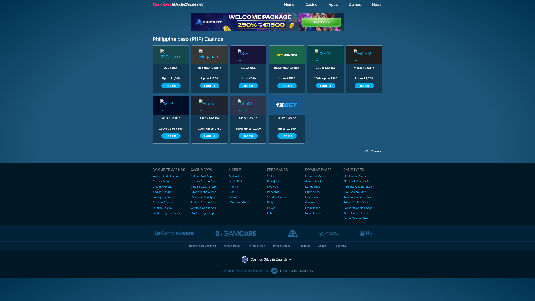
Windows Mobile (239, 202)
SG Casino (248, 67)
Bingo (271, 202)
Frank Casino (209, 118)
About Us (304, 245)
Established (312, 207)
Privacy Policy (281, 245)
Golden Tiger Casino (166, 213)
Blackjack (273, 181)
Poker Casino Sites (355, 202)
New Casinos (313, 213)
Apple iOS (235, 181)
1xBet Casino (286, 118)
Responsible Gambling (202, 245)
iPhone (233, 186)
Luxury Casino (162, 197)
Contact (322, 245)
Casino (311, 5)
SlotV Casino (248, 118)
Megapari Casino (209, 67)
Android (234, 176)
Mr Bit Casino (171, 118)
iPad (232, 192)
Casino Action (162, 181)
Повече (171, 85)
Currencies (312, 192)
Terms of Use (257, 245)
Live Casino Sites (354, 192)
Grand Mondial (162, 186)
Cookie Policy (232, 245)
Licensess (311, 197)
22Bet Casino (325, 67)
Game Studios (314, 181)
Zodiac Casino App (203, 202)
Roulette (272, 186)
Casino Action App (203, 197)
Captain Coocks (163, 202)
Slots (270, 176)
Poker (271, 207)
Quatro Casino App (203, 186)
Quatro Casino (162, 207)
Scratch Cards (276, 197)
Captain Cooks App (203, 207)
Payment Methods (317, 176)
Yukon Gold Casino (165, 176)
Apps (333, 5)
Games (355, 5)
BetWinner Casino (287, 67)
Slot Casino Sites (354, 176)
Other (271, 213)
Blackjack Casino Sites (358, 181)
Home (289, 5)
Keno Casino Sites (355, 213)
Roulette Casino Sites (357, 186)
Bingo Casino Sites (355, 218)
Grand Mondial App (203, 192)
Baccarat (273, 192)
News (376, 5)
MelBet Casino (364, 67)
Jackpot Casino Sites (357, 197)
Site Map (341, 245)
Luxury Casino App (203, 181)
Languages (312, 186)
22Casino (171, 67)
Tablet (233, 197)
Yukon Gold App (201, 176)
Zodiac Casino (162, 192)
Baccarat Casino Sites (357, 207)
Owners (310, 202)
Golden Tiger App (202, 213)
